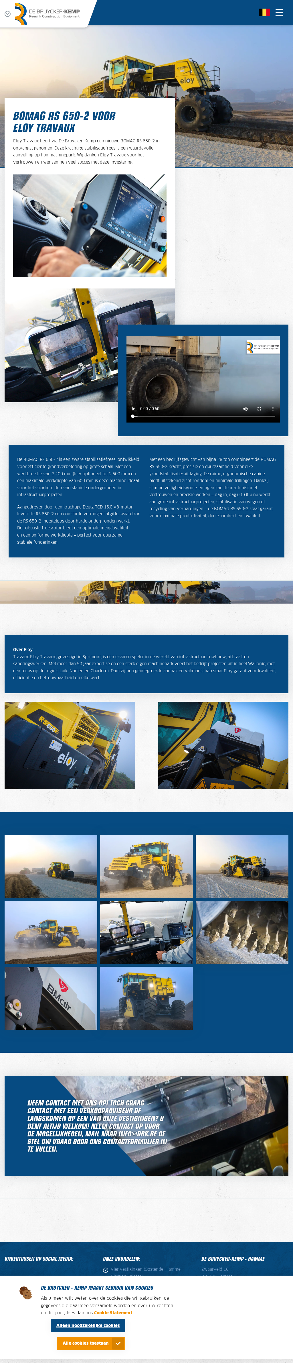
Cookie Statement (113, 1313)
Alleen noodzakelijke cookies (88, 1325)
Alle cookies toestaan (86, 1343)
